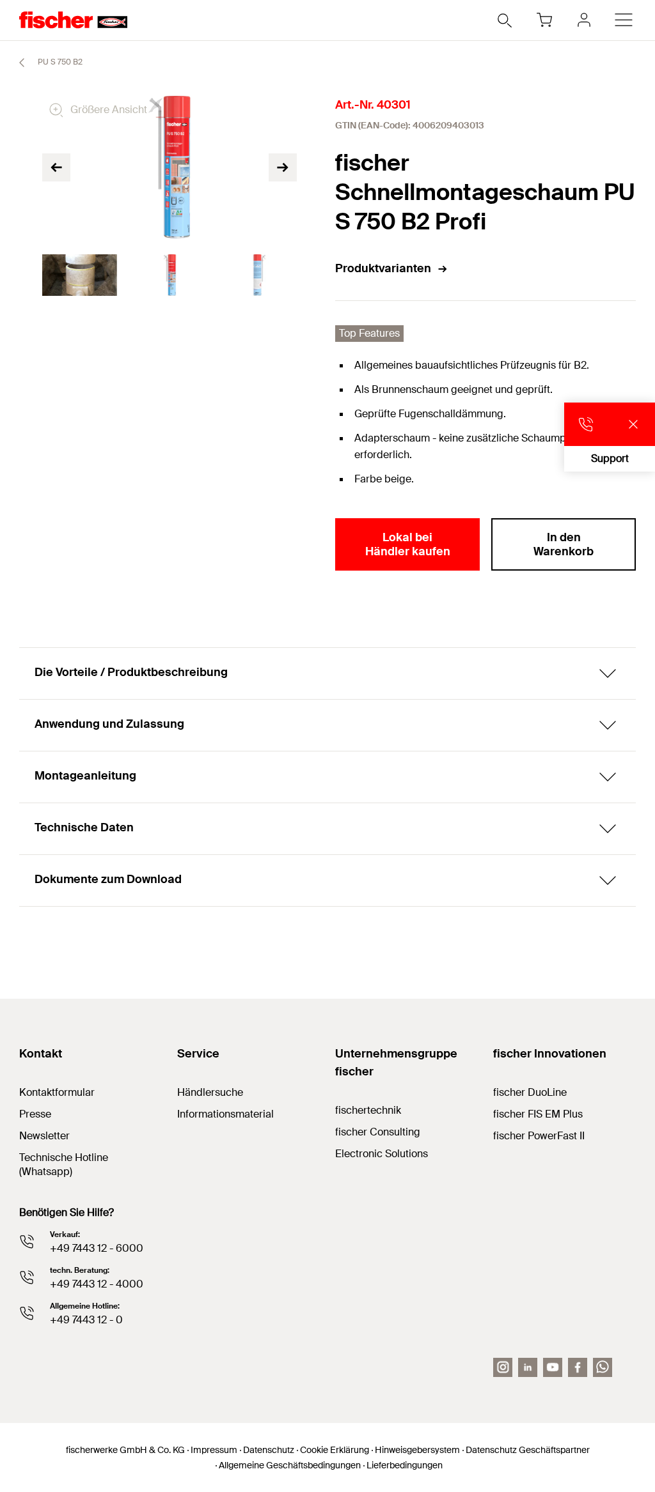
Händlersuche (210, 1092)
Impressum (214, 1450)
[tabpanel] (79, 275)
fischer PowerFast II (539, 1135)
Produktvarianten (383, 268)
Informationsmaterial (225, 1114)
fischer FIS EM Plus (538, 1114)
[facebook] (577, 1367)
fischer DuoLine (530, 1092)
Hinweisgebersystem (417, 1450)
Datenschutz (268, 1450)
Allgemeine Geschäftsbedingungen (290, 1465)
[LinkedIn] (527, 1367)
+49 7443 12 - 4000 (96, 1284)
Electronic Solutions (381, 1153)
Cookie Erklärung (334, 1450)
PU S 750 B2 (59, 62)
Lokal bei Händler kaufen (407, 544)
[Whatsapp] (602, 1367)
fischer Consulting (377, 1132)
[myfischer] (584, 20)
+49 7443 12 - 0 (86, 1320)
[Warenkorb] (544, 20)
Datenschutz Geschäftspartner (528, 1450)
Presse (35, 1114)
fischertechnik (368, 1110)
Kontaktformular (57, 1092)
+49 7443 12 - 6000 (96, 1248)
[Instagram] (502, 1367)
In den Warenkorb (563, 544)
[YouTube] (552, 1367)
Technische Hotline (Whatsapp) (63, 1164)
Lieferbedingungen (405, 1465)
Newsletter (44, 1135)
